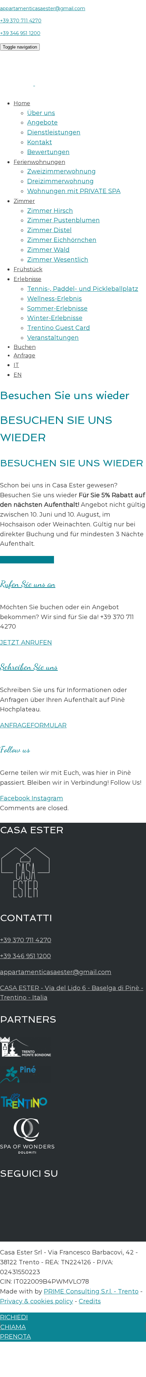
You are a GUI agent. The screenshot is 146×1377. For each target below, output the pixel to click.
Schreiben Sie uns (29, 666)
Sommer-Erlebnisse (57, 308)
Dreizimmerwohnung (60, 181)
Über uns (41, 113)
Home (22, 103)
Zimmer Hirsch (50, 211)
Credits (90, 1301)
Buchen (25, 347)
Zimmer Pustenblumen (63, 220)
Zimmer (24, 201)
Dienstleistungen (53, 132)
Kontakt (39, 142)
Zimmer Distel (49, 230)
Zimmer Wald (48, 250)
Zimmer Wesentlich (57, 259)
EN (18, 375)
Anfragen (15, 559)
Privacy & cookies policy (36, 1301)
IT (16, 365)
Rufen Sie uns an (27, 583)
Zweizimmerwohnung (61, 171)
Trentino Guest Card (58, 328)
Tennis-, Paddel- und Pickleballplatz (82, 289)
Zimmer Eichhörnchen (61, 240)
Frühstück (28, 269)
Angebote (42, 122)
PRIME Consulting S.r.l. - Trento (91, 1291)
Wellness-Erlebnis (54, 298)
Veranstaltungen (53, 337)
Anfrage (24, 355)
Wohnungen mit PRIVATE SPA (74, 191)
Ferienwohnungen (39, 162)
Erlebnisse (27, 279)
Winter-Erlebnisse (55, 318)
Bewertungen (48, 152)
